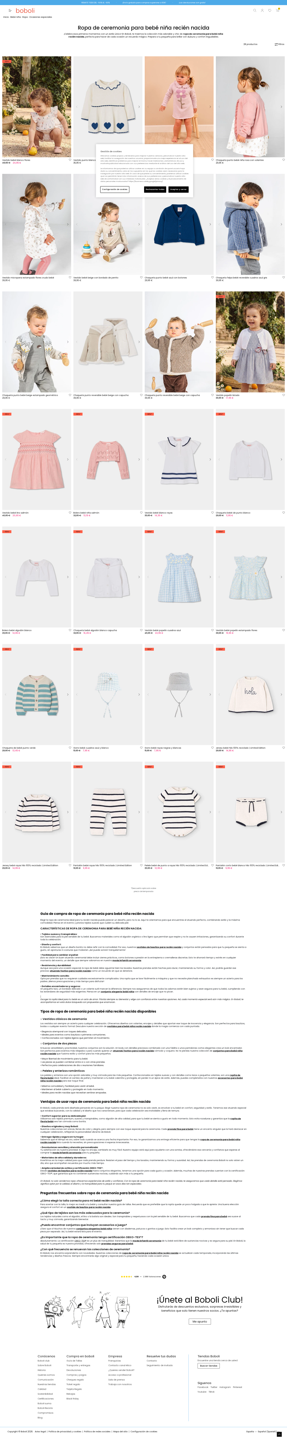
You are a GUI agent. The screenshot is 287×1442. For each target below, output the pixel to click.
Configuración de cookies (115, 189)
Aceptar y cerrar (178, 189)
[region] (144, 170)
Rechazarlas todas (155, 189)
